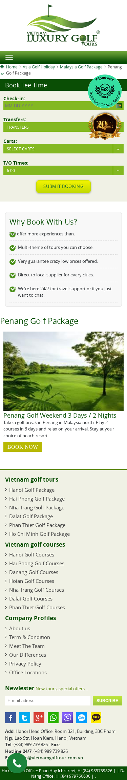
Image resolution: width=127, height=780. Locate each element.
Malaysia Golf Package (81, 66)
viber (67, 717)
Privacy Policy (25, 663)
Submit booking (63, 186)
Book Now (22, 447)
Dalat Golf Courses (30, 598)
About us (19, 628)
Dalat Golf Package (31, 516)
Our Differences (27, 654)
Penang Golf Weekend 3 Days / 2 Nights (60, 415)
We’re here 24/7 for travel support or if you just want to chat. (65, 292)
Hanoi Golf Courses (31, 554)
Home (12, 66)
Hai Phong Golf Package (37, 498)
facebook (10, 717)
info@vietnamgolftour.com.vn (51, 758)
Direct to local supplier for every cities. (56, 275)
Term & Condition (29, 637)
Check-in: (14, 98)
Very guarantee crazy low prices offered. (58, 261)
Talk (95, 717)
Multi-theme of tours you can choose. (55, 247)
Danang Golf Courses (33, 572)
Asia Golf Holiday (39, 66)
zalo (81, 717)
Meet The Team (27, 645)
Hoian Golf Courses (31, 580)
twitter (24, 717)
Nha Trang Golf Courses (36, 589)
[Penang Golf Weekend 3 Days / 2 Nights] (63, 409)
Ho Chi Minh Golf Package (39, 533)
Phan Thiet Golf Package (37, 525)
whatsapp (53, 717)
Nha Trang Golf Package (36, 507)
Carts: (10, 141)
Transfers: (14, 119)
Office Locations (28, 672)
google (39, 717)
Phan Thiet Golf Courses (37, 607)
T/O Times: (15, 163)
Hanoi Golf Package (32, 489)
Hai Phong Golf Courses (36, 563)
